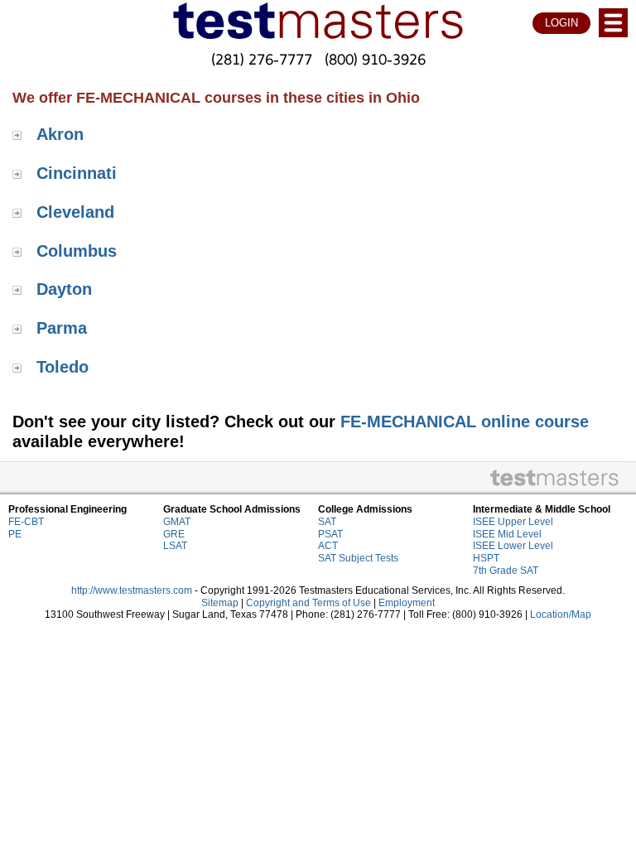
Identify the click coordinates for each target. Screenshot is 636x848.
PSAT (330, 534)
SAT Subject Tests (358, 558)
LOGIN (561, 23)
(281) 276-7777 (261, 59)
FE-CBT (26, 522)
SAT (327, 522)
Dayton (64, 289)
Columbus (76, 251)
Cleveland (75, 212)
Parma (61, 328)
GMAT (176, 522)
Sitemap (219, 603)
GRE (174, 534)
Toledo (62, 367)
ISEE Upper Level (513, 522)
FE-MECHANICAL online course (464, 421)
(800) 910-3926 (375, 59)
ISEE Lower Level (513, 546)
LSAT (175, 546)
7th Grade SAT (505, 570)
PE (15, 534)
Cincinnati (76, 173)
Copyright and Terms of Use (308, 603)
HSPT (486, 558)
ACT (328, 546)
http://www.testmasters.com (131, 590)
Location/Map (560, 614)
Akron (60, 134)
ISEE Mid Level (507, 534)
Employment (406, 603)
